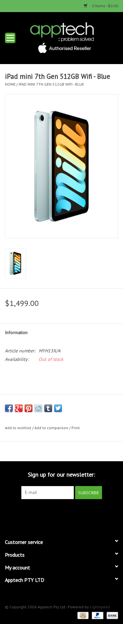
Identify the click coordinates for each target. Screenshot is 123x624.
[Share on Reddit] (38, 408)
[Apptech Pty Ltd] (72, 37)
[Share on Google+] (19, 408)
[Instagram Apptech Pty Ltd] (67, 512)
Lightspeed (100, 606)
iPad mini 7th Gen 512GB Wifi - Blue (51, 84)
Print (76, 427)
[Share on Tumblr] (48, 408)
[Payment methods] (82, 615)
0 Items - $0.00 (104, 5)
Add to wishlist (18, 427)
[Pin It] (28, 408)
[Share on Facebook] (9, 408)
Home (10, 84)
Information (16, 332)
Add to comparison (51, 427)
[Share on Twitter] (58, 408)
